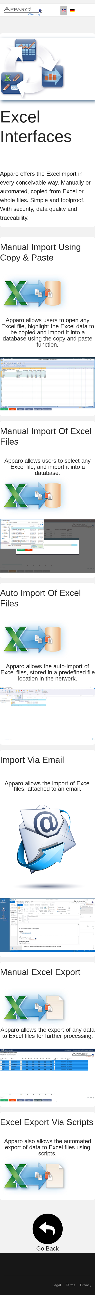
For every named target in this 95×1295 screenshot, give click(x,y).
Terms (70, 1285)
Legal (56, 1285)
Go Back (47, 1248)
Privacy (85, 1285)
